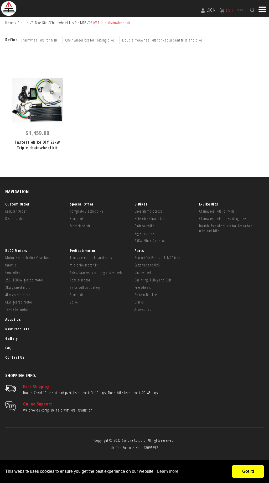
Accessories (142, 309)
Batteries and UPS (147, 265)
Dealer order (14, 218)
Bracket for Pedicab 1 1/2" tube (157, 257)
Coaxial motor (80, 280)
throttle (10, 265)
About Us (12, 319)
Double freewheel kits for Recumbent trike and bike (162, 40)
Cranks (139, 302)
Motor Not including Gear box (27, 257)
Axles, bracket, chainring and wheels (96, 272)
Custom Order (17, 204)
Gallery (11, 338)
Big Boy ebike (144, 233)
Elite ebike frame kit (149, 218)
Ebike (74, 302)
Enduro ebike (144, 226)
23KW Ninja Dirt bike (149, 241)
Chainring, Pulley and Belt (152, 280)
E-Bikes (140, 204)
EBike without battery (85, 287)
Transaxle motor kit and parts (91, 257)
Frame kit (76, 218)
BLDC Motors (16, 250)
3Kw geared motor (18, 287)
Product (23, 22)
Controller (12, 272)
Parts (139, 250)
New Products (17, 328)
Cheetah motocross (148, 211)
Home (9, 22)
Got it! (248, 471)
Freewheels (142, 287)
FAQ (8, 347)
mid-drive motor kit (84, 265)
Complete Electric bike (86, 211)
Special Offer (81, 204)
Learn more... (169, 471)
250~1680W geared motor (24, 280)
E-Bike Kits (39, 22)
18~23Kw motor (16, 309)
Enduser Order (16, 211)
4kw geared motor (18, 294)
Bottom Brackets (146, 294)
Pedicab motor (82, 250)
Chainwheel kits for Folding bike (89, 40)
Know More (37, 100)
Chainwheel (142, 272)
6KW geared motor (19, 302)
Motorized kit (80, 226)
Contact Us (14, 357)
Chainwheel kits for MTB (68, 22)
